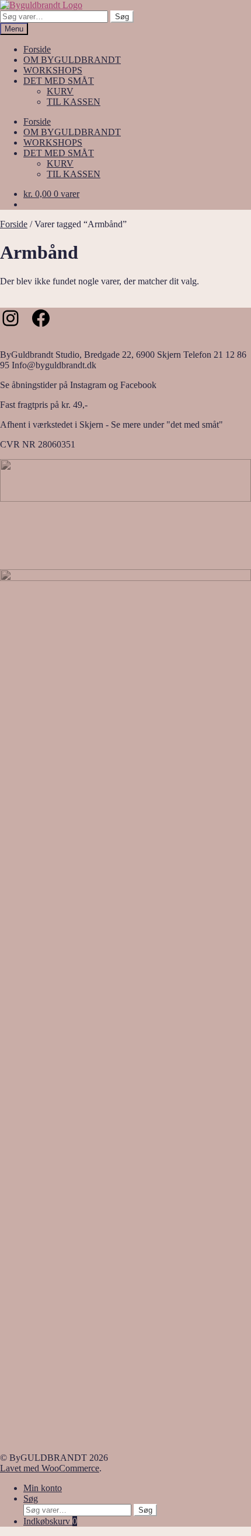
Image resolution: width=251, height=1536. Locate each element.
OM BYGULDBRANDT (72, 60)
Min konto (42, 1488)
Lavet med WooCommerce (49, 1468)
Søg (122, 16)
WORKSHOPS (52, 70)
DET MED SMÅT (58, 81)
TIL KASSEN (73, 102)
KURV (60, 91)
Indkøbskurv (50, 1521)
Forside (37, 49)
